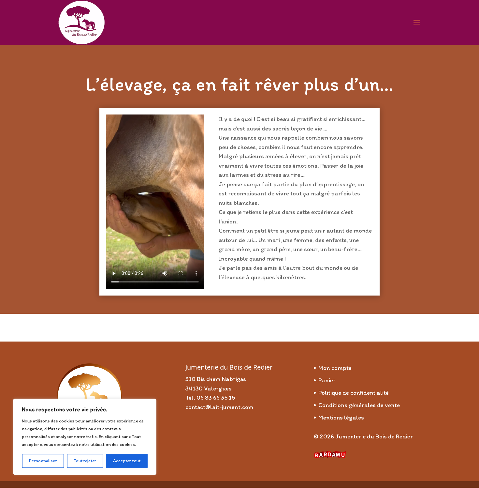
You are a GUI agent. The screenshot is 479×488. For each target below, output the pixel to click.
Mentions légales (341, 417)
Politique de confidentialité (353, 392)
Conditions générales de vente (359, 405)
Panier (327, 380)
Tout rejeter (85, 461)
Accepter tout (126, 461)
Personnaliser (43, 461)
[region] (84, 437)
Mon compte (335, 368)
